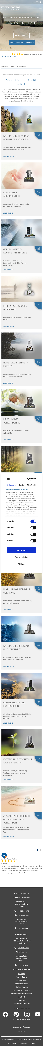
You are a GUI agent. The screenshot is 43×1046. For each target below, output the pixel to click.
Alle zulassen (21, 550)
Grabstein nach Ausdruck (19, 66)
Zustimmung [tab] (11, 485)
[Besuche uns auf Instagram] (27, 1014)
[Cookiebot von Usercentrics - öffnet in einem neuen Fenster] (28, 479)
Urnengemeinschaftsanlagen (21, 993)
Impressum (12, 1043)
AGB (33, 1043)
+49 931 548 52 (23, 965)
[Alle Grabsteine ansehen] (21, 119)
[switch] (33, 527)
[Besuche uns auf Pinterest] (16, 1014)
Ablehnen (21, 564)
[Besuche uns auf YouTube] (37, 1014)
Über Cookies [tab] (32, 485)
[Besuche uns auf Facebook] (5, 1014)
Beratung (21, 1031)
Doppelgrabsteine (21, 984)
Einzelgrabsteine (21, 980)
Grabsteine (4, 66)
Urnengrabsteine (22, 977)
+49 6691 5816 (23, 928)
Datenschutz (24, 1043)
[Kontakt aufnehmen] (37, 2)
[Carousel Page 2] (40, 850)
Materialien (21, 1000)
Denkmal (21, 997)
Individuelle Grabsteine (22, 1003)
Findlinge (21, 974)
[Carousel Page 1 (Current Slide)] (37, 850)
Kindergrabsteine (21, 987)
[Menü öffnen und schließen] (40, 8)
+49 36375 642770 (23, 948)
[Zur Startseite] (10, 8)
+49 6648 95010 (23, 911)
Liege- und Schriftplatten (21, 990)
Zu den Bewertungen (8, 56)
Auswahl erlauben (21, 557)
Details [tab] (21, 485)
